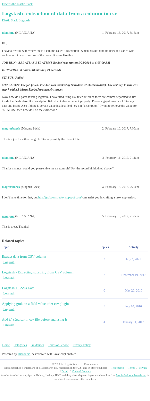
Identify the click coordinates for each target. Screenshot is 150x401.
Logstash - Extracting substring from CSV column (37, 272)
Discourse (24, 354)
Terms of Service (58, 345)
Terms (131, 367)
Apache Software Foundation (131, 375)
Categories (20, 345)
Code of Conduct (81, 371)
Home (6, 345)
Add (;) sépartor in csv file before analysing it (34, 319)
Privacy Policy (82, 345)
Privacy (143, 367)
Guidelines (37, 345)
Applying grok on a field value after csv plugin (35, 304)
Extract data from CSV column (24, 256)
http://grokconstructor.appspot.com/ (60, 197)
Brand (65, 371)
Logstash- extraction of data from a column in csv (59, 14)
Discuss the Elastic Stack (17, 4)
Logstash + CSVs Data (18, 288)
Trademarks (117, 367)
